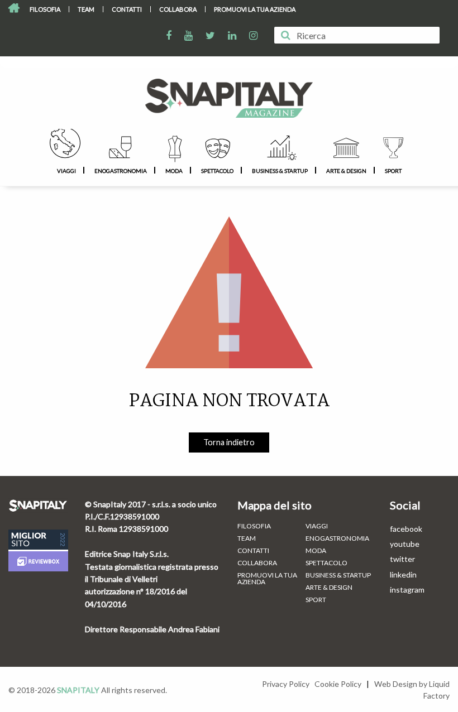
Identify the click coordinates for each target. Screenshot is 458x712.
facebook (406, 528)
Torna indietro (229, 442)
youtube (404, 544)
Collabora (178, 9)
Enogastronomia (120, 170)
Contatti (127, 9)
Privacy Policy (285, 684)
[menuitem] (45, 9)
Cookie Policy (337, 684)
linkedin (403, 574)
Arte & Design (346, 170)
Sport (393, 170)
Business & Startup (280, 170)
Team (86, 9)
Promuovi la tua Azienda (254, 9)
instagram (407, 589)
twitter (402, 559)
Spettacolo (217, 170)
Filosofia (45, 9)
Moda (174, 170)
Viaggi (66, 170)
